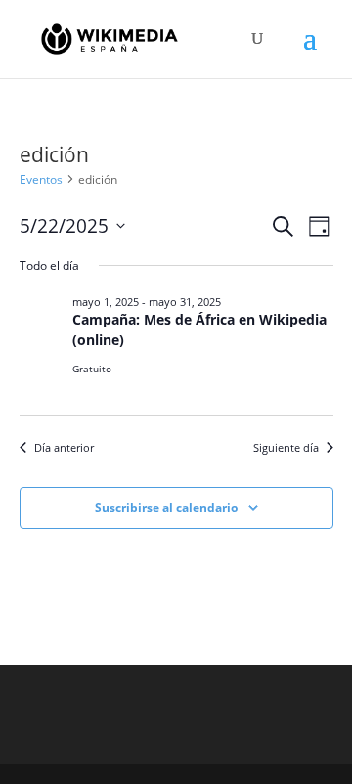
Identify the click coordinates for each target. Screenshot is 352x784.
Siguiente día (286, 447)
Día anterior (64, 447)
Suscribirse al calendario (166, 508)
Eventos (41, 179)
